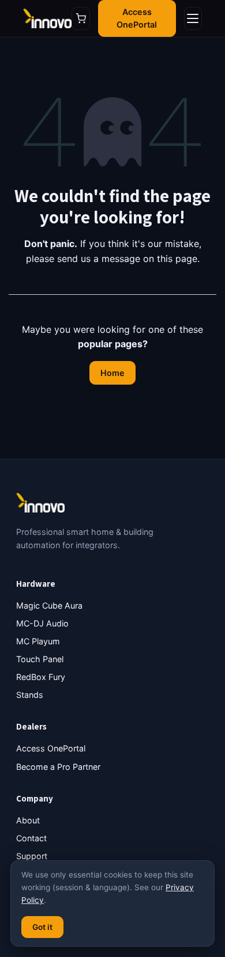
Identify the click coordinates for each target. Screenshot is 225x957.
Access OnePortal (137, 18)
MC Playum (38, 641)
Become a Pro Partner (58, 767)
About (28, 820)
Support (31, 856)
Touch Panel (39, 659)
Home (112, 373)
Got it (42, 927)
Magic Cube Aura (49, 605)
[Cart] (80, 18)
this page (177, 258)
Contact (31, 838)
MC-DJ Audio (42, 623)
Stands (29, 695)
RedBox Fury (40, 677)
